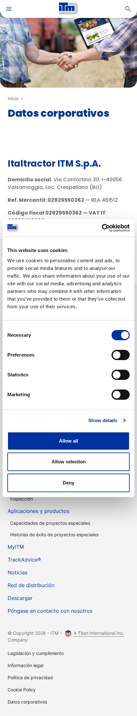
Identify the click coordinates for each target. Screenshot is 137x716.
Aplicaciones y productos (38, 511)
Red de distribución (31, 585)
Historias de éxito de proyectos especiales (54, 534)
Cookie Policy (22, 689)
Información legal (25, 665)
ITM (68, 9)
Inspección (21, 498)
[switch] (121, 355)
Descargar (20, 598)
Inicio (13, 98)
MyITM (16, 547)
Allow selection (69, 461)
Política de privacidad (30, 677)
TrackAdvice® (24, 559)
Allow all (68, 441)
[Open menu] (9, 11)
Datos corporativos (27, 701)
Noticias (17, 572)
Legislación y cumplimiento (36, 653)
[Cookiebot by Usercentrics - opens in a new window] (102, 228)
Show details (102, 420)
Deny (68, 482)
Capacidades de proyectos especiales (50, 523)
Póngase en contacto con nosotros (50, 611)
